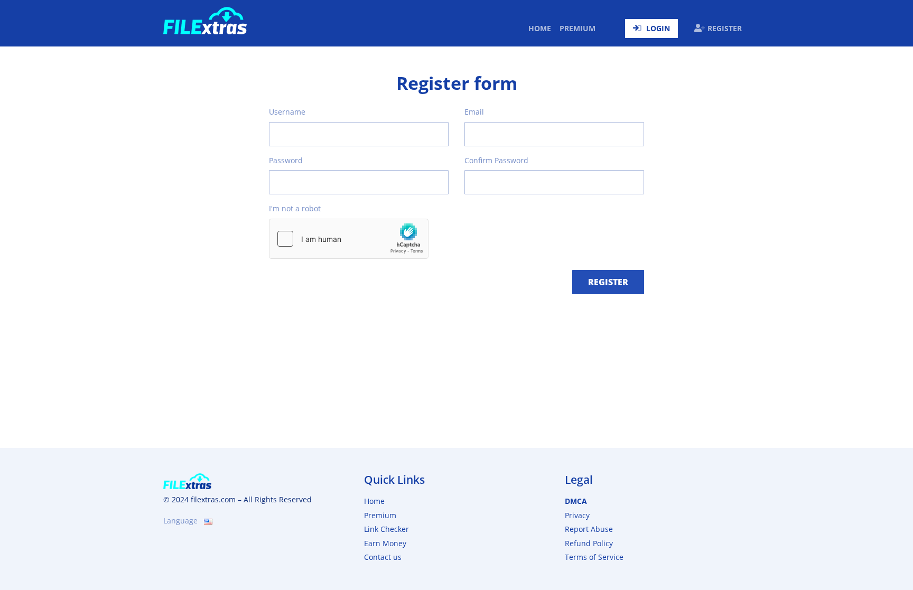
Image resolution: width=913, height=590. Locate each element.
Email (474, 112)
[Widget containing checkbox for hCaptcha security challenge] (348, 239)
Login (658, 28)
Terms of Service (594, 557)
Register (724, 28)
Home (541, 28)
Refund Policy (589, 543)
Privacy (577, 515)
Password (286, 160)
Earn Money (385, 543)
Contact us (383, 557)
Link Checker (386, 529)
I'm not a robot (295, 208)
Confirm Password (496, 160)
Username (287, 112)
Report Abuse (589, 529)
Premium (577, 28)
